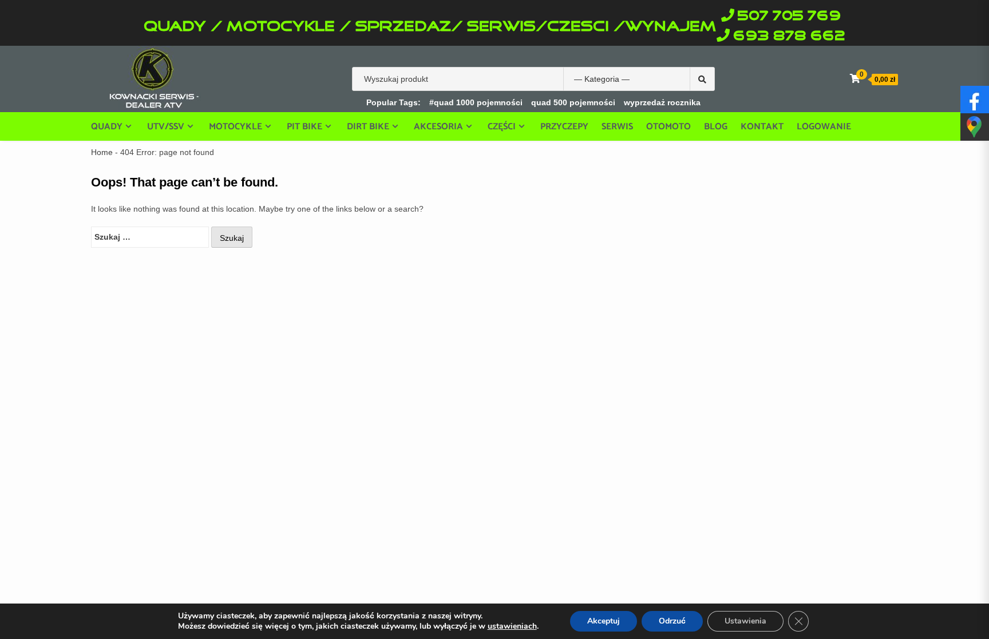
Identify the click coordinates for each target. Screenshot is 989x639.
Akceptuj (603, 621)
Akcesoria (438, 126)
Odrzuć (672, 621)
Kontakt (762, 126)
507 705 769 (789, 16)
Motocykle (235, 126)
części (502, 126)
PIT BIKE (304, 126)
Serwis (617, 126)
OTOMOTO (668, 126)
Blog (715, 126)
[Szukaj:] (150, 237)
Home (102, 152)
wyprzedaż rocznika (662, 102)
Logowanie (824, 126)
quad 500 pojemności (573, 102)
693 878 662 (789, 36)
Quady (106, 126)
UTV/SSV (165, 126)
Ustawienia (745, 621)
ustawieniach (512, 626)
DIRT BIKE (368, 126)
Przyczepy (564, 126)
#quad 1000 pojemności (476, 102)
